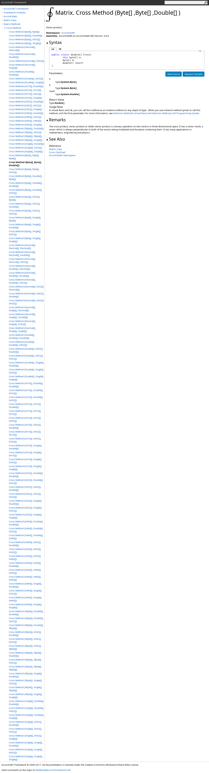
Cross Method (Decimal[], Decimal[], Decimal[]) (22, 246)
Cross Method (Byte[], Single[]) (25, 43)
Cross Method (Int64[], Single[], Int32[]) (25, 592)
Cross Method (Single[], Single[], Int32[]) (26, 751)
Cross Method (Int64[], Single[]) (25, 124)
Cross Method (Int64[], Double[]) (26, 113)
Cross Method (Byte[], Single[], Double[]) (25, 226)
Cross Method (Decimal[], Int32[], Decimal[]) (26, 288)
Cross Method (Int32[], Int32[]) (25, 105)
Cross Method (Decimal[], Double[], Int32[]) (22, 281)
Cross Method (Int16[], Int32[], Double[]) (25, 426)
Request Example (193, 74)
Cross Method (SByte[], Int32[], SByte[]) (25, 647)
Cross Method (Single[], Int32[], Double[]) (25, 723)
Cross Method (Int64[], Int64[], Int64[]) (25, 578)
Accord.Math (10, 16)
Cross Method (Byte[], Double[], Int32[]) (25, 191)
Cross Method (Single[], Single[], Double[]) (26, 744)
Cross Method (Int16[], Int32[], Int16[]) (25, 433)
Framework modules (15, 12)
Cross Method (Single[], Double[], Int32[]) (26, 709)
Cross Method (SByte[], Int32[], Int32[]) (25, 640)
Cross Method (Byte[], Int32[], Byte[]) (24, 198)
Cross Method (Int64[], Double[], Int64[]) (26, 537)
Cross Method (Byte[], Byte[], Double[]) (25, 164)
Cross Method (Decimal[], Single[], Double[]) (22, 316)
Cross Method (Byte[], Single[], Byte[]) (25, 219)
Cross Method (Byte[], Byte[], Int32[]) (24, 170)
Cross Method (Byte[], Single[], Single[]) (25, 240)
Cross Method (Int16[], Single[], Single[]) (25, 468)
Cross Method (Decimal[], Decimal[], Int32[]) (22, 260)
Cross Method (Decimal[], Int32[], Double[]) (26, 295)
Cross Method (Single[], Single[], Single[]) (26, 758)
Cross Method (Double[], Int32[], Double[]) (26, 350)
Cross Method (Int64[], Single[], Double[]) (25, 585)
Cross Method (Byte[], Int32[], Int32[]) (24, 212)
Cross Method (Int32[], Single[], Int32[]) (25, 509)
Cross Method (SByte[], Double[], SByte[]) (26, 626)
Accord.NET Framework (16, 8)
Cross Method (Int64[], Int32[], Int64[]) (25, 557)
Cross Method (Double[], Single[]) (26, 82)
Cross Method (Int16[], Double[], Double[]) (26, 385)
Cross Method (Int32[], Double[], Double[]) (26, 474)
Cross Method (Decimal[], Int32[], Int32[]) (26, 302)
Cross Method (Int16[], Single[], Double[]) (25, 447)
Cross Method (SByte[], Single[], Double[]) (25, 675)
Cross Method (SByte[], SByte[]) (25, 136)
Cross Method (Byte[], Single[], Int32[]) (25, 233)
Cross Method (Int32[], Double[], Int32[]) (26, 481)
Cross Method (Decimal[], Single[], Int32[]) (22, 322)
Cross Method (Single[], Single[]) (26, 151)
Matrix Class (10, 20)
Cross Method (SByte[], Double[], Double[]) (26, 613)
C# (53, 49)
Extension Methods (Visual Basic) (130, 113)
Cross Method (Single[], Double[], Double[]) (26, 702)
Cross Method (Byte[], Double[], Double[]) (25, 184)
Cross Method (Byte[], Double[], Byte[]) (25, 177)
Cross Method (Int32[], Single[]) (25, 109)
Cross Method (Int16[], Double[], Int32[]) (26, 398)
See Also (57, 139)
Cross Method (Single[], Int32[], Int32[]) (25, 730)
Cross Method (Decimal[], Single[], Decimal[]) (22, 309)
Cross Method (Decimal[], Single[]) (22, 66)
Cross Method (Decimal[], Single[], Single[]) (22, 329)
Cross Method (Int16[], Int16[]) (25, 90)
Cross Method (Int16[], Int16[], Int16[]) (25, 412)
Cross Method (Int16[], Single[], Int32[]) (25, 461)
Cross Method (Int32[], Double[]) (26, 101)
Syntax (55, 42)
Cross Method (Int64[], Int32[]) (25, 116)
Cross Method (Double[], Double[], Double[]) (22, 336)
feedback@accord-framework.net (52, 769)
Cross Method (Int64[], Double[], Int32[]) (26, 530)
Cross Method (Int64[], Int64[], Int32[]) (25, 571)
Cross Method (13, 27)
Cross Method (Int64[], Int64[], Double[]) (25, 564)
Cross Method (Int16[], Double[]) (26, 86)
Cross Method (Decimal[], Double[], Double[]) (22, 274)
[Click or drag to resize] (45, 21)
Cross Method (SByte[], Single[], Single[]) (25, 696)
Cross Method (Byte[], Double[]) (25, 35)
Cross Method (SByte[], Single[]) (25, 139)
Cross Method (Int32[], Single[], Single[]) (25, 516)
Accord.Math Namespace (62, 155)
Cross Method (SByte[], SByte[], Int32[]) (25, 661)
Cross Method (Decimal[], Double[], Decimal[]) (22, 267)
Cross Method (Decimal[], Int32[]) (26, 60)
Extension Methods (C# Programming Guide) (175, 113)
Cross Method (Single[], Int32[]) (25, 147)
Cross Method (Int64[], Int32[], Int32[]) (25, 550)
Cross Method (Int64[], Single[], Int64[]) (25, 599)
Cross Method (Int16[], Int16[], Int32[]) (25, 419)
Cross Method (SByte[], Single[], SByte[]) (25, 689)
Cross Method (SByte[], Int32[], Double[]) (25, 633)
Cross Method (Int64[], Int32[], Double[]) (25, 544)
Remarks (57, 120)
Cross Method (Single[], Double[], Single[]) (26, 716)
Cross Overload (57, 152)
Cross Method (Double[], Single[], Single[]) (26, 378)
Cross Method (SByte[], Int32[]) (25, 132)
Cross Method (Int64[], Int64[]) (25, 120)
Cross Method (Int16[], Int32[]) (25, 93)
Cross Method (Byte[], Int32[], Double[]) (24, 205)
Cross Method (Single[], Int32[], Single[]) (25, 737)
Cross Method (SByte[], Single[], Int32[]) (25, 682)
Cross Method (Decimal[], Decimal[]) (22, 48)
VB (60, 49)
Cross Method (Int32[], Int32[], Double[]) (25, 488)
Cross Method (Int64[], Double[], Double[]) (26, 523)
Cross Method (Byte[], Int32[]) (24, 39)
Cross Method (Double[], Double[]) (22, 73)
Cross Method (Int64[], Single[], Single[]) (25, 606)
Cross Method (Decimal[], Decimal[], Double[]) (22, 253)
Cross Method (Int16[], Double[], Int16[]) (26, 392)
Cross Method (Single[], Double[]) (26, 143)
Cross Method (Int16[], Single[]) (25, 97)
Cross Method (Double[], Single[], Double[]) (26, 364)
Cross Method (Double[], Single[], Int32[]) (26, 371)
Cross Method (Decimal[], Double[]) (22, 55)
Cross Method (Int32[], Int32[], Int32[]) (25, 495)
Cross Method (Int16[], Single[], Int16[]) (25, 454)
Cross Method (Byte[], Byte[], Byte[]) (24, 157)
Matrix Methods (12, 23)
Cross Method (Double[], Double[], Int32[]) (22, 343)
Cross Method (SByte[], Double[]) (26, 128)
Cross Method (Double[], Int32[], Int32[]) (26, 357)
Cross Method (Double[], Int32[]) (26, 78)
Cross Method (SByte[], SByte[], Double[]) (25, 654)
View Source (173, 74)
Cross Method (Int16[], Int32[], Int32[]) (25, 440)
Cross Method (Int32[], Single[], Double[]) (25, 502)
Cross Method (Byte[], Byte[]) (24, 31)
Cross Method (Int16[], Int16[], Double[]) (25, 405)
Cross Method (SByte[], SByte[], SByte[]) (25, 668)
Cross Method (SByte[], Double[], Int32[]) (26, 620)
